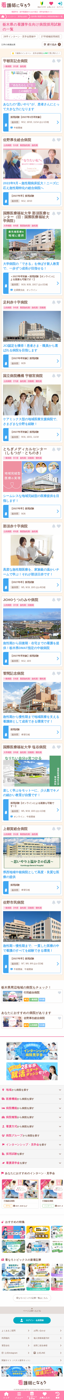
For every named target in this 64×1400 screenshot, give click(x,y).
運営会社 (6, 1345)
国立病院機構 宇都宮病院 (23, 376)
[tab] (32, 1089)
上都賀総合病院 (15, 829)
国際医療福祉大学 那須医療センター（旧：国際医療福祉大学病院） (26, 217)
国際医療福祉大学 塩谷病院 (24, 747)
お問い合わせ (39, 1331)
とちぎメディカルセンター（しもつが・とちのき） (25, 451)
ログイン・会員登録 (35, 1320)
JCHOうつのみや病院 (20, 600)
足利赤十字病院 (15, 302)
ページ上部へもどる (32, 1311)
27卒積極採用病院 (50, 36)
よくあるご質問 (8, 1331)
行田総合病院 (32, 992)
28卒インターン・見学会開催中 (19, 36)
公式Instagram (11, 1353)
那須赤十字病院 (15, 526)
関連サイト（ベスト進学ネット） (16, 1360)
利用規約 (6, 1338)
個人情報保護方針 (41, 1338)
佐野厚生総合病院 (17, 140)
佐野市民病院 (13, 902)
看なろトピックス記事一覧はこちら (32, 1298)
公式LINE (41, 1353)
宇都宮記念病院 (15, 61)
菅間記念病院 (13, 673)
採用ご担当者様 (40, 1345)
